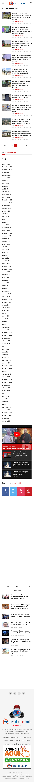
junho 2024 (5, 216)
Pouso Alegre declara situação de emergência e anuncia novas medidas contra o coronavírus (21, 641)
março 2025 (5, 191)
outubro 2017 (6, 418)
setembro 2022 (6, 274)
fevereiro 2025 (6, 194)
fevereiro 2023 (6, 261)
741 (30, 127)
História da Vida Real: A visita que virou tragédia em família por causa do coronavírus (21, 596)
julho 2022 (5, 280)
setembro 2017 (6, 421)
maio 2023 (5, 252)
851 (30, 101)
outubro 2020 (6, 338)
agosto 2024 (6, 211)
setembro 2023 (6, 241)
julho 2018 (5, 393)
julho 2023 (5, 247)
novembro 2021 (7, 302)
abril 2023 (5, 255)
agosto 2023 (6, 244)
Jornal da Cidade (18, 21)
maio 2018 (5, 399)
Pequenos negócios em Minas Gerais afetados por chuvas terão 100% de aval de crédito (21, 121)
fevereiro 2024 (6, 227)
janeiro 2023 (6, 263)
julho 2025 (5, 181)
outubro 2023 (6, 238)
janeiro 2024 (6, 230)
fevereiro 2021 (6, 327)
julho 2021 (5, 313)
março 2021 (5, 324)
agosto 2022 (6, 277)
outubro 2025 (6, 172)
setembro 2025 (6, 175)
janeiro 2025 (6, 197)
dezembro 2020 (7, 332)
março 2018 (5, 404)
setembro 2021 (6, 308)
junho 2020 (5, 349)
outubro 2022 (6, 272)
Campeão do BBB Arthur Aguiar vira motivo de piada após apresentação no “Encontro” (20, 606)
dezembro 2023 (7, 233)
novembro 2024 (7, 203)
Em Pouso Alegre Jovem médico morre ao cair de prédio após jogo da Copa (21, 651)
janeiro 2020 (6, 363)
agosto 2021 (6, 310)
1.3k (30, 37)
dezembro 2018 (7, 379)
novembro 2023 (7, 236)
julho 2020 (5, 346)
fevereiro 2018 (6, 407)
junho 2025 (5, 183)
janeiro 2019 (6, 377)
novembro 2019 (7, 368)
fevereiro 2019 (6, 374)
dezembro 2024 (7, 200)
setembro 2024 (6, 208)
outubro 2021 (6, 305)
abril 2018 (5, 401)
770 (30, 65)
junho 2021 (5, 316)
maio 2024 (5, 219)
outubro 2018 (6, 385)
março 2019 (5, 371)
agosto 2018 (6, 390)
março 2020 (5, 357)
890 (30, 23)
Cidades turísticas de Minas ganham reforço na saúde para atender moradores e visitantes (21, 133)
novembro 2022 (7, 269)
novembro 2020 (7, 335)
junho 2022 (5, 283)
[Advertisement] (17, 526)
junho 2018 (5, 396)
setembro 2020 (6, 341)
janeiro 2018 (6, 410)
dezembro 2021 (7, 299)
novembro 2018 (7, 382)
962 (30, 51)
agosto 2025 (6, 178)
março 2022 (5, 291)
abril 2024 (5, 222)
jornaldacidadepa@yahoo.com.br (20, 744)
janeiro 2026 (6, 164)
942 (30, 77)
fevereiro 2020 (6, 360)
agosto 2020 (6, 343)
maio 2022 (5, 285)
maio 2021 (5, 319)
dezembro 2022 (7, 266)
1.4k (30, 115)
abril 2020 (5, 354)
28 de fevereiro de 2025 (19, 23)
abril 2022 (5, 288)
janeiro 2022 (6, 297)
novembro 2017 (7, 415)
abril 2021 (5, 321)
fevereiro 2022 (6, 294)
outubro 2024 (6, 205)
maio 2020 (5, 352)
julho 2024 (5, 214)
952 (30, 139)
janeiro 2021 (6, 330)
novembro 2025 (7, 169)
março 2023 (5, 258)
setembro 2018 (6, 388)
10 (26, 145)
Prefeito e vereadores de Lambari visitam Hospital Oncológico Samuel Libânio (20, 71)
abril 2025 (5, 189)
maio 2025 (5, 186)
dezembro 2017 (7, 413)
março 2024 (5, 225)
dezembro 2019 (7, 366)
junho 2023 (5, 250)
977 (30, 91)
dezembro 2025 (7, 167)
